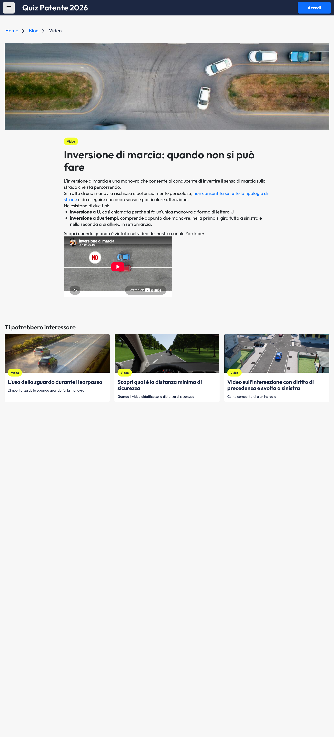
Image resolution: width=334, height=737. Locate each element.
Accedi (314, 7)
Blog (34, 30)
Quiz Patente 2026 (55, 8)
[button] (9, 8)
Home (11, 30)
